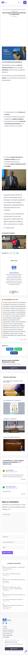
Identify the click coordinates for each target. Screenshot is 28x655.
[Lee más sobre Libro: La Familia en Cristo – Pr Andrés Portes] (14, 408)
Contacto (5, 626)
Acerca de (5, 628)
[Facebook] (14, 253)
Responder (23, 479)
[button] (21, 2)
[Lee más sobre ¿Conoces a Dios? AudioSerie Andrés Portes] (14, 445)
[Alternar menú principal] (25, 2)
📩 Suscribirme (14, 367)
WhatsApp (19, 349)
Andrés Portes (7, 9)
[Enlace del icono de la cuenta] (18, 2)
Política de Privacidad (7, 635)
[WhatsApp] (11, 253)
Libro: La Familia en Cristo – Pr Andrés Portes (12, 400)
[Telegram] (17, 253)
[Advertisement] (14, 32)
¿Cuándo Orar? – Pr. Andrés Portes (9, 418)
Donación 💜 (6, 637)
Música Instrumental (7, 633)
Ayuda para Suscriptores (8, 630)
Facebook (15, 352)
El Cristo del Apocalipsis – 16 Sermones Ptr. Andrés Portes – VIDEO (13, 381)
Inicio (3, 9)
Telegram (11, 349)
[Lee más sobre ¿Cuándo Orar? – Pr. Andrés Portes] (14, 426)
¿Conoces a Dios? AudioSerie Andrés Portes (11, 437)
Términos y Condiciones (8, 631)
